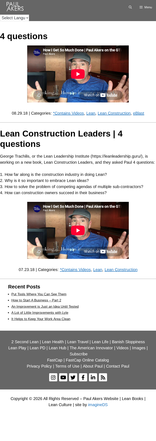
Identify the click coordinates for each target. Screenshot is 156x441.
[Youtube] (63, 377)
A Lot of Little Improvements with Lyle (39, 313)
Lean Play (17, 348)
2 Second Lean (25, 342)
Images (138, 348)
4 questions (24, 36)
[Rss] (103, 377)
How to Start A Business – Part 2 (36, 300)
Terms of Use (67, 366)
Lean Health (53, 342)
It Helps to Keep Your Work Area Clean (40, 319)
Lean (90, 113)
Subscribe (79, 354)
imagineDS (98, 404)
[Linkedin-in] (93, 377)
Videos (122, 348)
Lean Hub (57, 348)
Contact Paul (117, 366)
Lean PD (37, 348)
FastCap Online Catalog (87, 360)
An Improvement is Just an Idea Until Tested (45, 307)
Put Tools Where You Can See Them (38, 294)
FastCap (54, 360)
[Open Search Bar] (130, 7)
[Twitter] (73, 377)
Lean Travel (77, 342)
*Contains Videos (68, 113)
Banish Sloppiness (128, 342)
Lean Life (100, 342)
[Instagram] (53, 377)
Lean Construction (114, 113)
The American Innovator (91, 348)
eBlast (138, 113)
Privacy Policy (39, 366)
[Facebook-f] (83, 377)
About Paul (93, 366)
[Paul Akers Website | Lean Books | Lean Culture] (16, 7)
